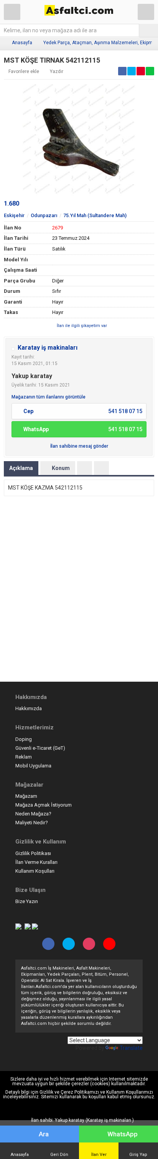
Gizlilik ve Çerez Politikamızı (69, 1092)
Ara (44, 1134)
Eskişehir (14, 215)
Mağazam (26, 796)
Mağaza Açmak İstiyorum (43, 805)
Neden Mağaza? (33, 814)
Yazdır (56, 71)
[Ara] (148, 30)
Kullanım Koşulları (34, 871)
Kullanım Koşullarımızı (129, 1092)
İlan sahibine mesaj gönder (79, 446)
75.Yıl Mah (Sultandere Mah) (95, 215)
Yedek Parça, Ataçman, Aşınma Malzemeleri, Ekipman (100, 42)
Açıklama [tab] (21, 468)
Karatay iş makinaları (47, 347)
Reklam (23, 757)
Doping (23, 739)
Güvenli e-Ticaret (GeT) (40, 748)
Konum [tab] (61, 468)
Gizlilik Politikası (33, 853)
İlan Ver (99, 1154)
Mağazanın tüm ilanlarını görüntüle (49, 397)
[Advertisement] (79, 590)
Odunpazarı (44, 215)
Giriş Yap (138, 1154)
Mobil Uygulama (33, 766)
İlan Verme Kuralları (36, 862)
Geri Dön (59, 1154)
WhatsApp (122, 1134)
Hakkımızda (28, 708)
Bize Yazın (26, 901)
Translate (131, 1048)
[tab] (84, 468)
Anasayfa (22, 42)
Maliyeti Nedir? (31, 822)
